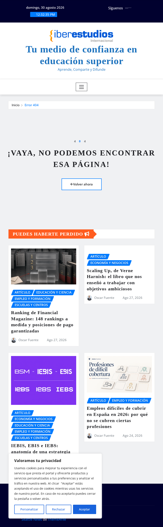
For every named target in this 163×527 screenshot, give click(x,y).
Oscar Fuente (28, 340)
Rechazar (58, 509)
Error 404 (32, 105)
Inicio (16, 105)
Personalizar (29, 509)
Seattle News (31, 519)
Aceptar (84, 509)
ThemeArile (57, 519)
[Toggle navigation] (81, 87)
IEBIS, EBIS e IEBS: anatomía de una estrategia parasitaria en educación (40, 451)
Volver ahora (83, 184)
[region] (55, 486)
